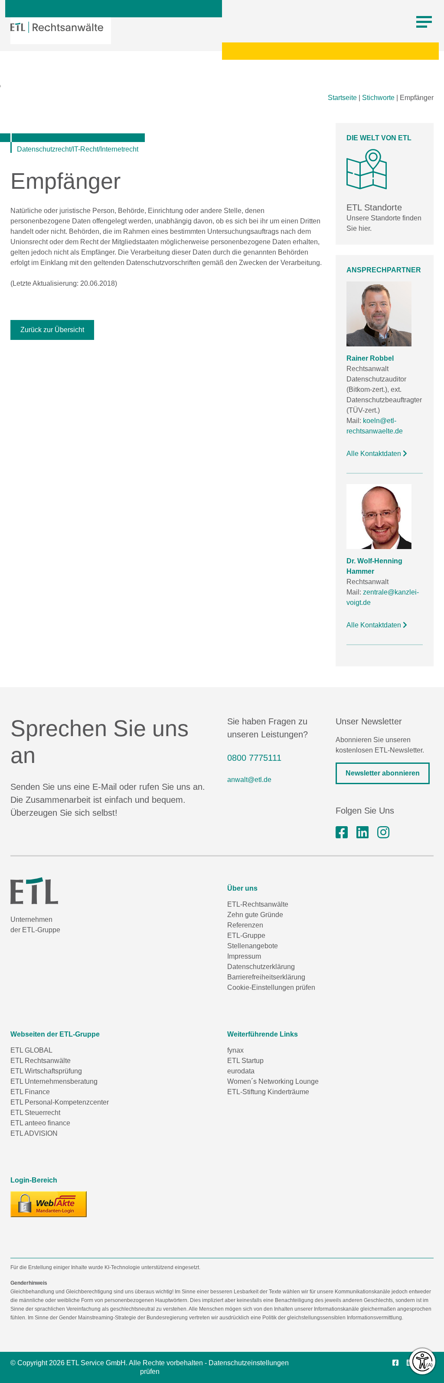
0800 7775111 (254, 758)
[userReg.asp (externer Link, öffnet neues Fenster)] (48, 1204)
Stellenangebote (252, 946)
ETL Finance (30, 1091)
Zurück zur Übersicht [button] (52, 329)
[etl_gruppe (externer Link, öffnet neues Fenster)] (383, 832)
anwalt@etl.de (249, 779)
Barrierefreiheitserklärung (266, 977)
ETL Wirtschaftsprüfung (46, 1071)
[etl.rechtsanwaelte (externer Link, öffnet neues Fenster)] (342, 832)
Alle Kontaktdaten (374, 453)
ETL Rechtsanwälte (40, 1060)
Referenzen (245, 925)
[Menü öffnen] (424, 22)
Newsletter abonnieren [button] (383, 773)
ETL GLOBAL (31, 1050)
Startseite (342, 97)
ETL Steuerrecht (35, 1112)
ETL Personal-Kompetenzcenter (59, 1102)
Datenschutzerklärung (261, 966)
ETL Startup (245, 1060)
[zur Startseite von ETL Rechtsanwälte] (56, 27)
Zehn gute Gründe (255, 914)
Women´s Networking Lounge (273, 1081)
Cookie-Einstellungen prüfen (271, 987)
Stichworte (378, 97)
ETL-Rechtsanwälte (257, 904)
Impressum (244, 956)
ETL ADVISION (34, 1133)
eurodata (241, 1071)
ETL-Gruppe (246, 935)
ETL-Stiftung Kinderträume (268, 1091)
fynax (235, 1050)
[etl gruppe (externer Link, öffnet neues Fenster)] (362, 832)
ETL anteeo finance (40, 1123)
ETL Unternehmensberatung (54, 1081)
